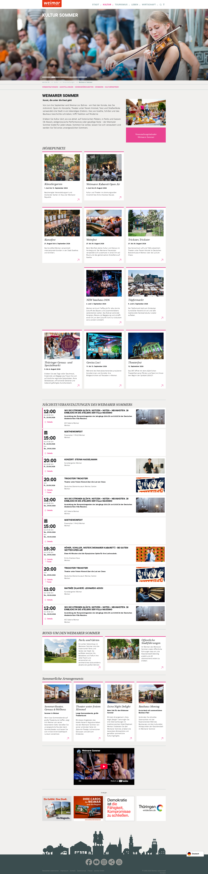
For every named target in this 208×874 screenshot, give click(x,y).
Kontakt (73, 871)
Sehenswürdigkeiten (84, 87)
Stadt (95, 4)
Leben (134, 4)
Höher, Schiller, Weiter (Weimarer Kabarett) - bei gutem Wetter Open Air (96, 548)
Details (50, 422)
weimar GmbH (99, 871)
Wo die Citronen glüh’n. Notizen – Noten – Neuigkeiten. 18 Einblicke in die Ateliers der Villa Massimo (96, 411)
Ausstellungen (66, 87)
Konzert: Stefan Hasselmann (80, 459)
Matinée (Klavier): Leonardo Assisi (83, 588)
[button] (46, 77)
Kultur (107, 4)
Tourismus (121, 4)
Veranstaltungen (69, 82)
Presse (90, 871)
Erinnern (99, 87)
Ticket (49, 492)
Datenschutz (81, 871)
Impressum (64, 871)
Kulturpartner (112, 87)
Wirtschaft (149, 4)
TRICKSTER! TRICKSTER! (76, 478)
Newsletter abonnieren (50, 871)
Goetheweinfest (73, 431)
